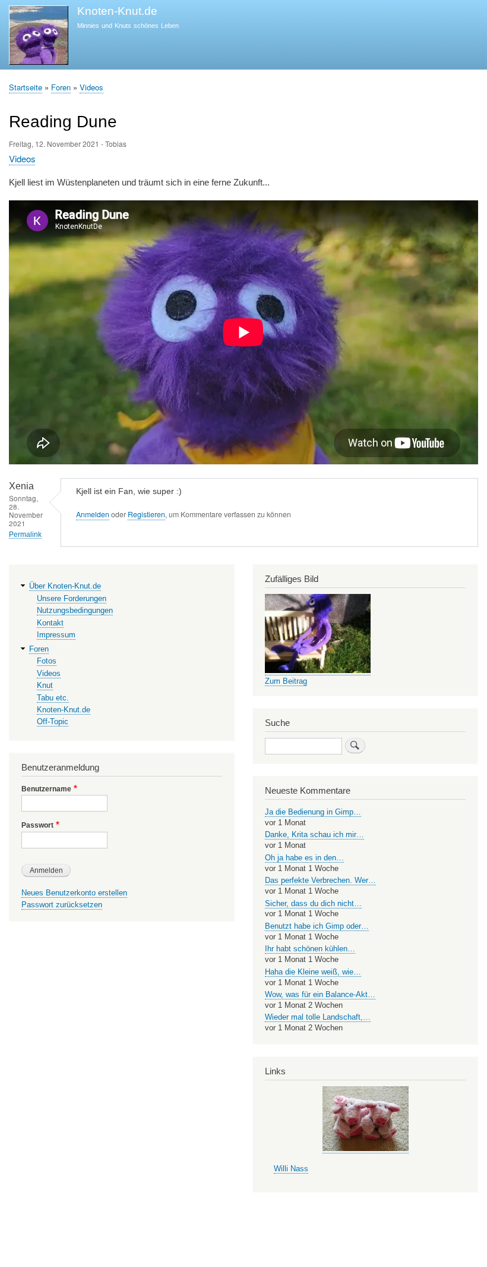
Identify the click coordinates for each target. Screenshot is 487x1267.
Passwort (37, 825)
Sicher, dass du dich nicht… (313, 903)
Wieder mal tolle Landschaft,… (318, 1017)
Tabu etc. (53, 697)
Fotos (46, 660)
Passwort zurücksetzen (61, 904)
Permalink (25, 534)
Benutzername (46, 789)
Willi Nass (291, 1168)
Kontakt (50, 622)
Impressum (56, 634)
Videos (91, 87)
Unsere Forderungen (71, 598)
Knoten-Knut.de (117, 11)
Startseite (25, 87)
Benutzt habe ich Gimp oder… (317, 926)
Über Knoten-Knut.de (65, 585)
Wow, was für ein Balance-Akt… (320, 994)
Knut (45, 685)
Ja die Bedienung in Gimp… (313, 811)
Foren (61, 87)
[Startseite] (38, 36)
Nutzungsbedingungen (75, 610)
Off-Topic (52, 721)
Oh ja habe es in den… (304, 857)
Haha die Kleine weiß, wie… (313, 971)
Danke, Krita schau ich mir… (314, 834)
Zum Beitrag (286, 681)
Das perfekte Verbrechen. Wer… (320, 880)
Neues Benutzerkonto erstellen (74, 892)
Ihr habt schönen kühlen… (310, 948)
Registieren (146, 514)
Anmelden (92, 514)
